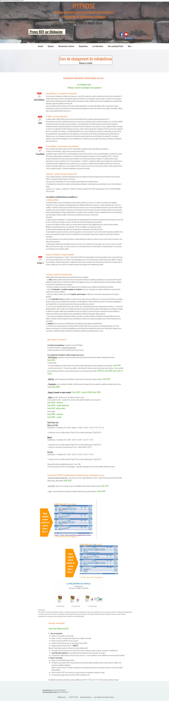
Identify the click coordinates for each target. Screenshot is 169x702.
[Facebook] (121, 34)
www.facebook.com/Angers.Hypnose (104, 697)
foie (120, 131)
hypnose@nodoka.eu (86, 697)
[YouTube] (126, 34)
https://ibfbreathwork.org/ (63, 692)
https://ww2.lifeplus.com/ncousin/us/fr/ (69, 626)
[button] (50, 46)
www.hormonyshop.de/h (69, 347)
